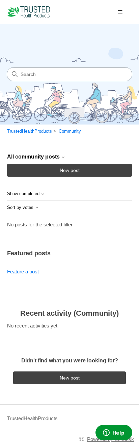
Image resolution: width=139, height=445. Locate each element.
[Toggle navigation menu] (120, 12)
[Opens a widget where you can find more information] (113, 433)
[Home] (28, 12)
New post (70, 170)
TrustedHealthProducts (29, 131)
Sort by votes (21, 207)
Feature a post (23, 271)
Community (70, 131)
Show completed (24, 193)
